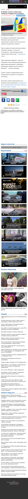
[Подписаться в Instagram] (2, 93)
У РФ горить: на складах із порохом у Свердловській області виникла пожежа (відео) (12, 112)
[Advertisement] (14, 128)
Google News (16, 91)
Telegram (14, 147)
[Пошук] (25, 6)
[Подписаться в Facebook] (22, 91)
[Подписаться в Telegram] (25, 91)
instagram (19, 147)
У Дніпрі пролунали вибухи (11, 108)
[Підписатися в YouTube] (5, 93)
